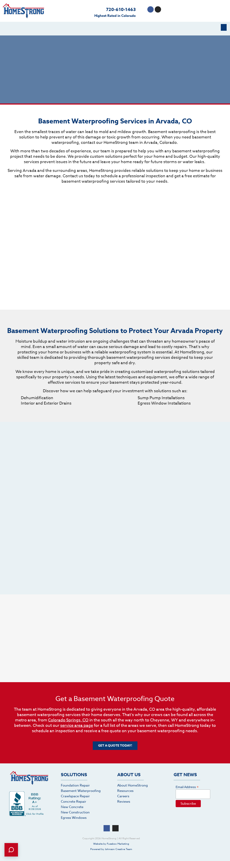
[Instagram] (158, 9)
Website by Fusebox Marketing (111, 844)
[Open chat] (11, 850)
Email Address (187, 787)
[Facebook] (150, 9)
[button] (224, 27)
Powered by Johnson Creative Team (111, 849)
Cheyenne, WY (164, 720)
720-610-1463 (121, 9)
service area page (76, 726)
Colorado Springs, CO (68, 720)
